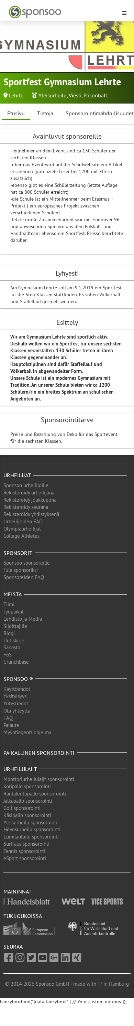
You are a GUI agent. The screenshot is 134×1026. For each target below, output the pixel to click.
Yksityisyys (14, 696)
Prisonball (95, 95)
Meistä (12, 594)
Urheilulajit (20, 769)
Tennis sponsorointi (24, 851)
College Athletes (21, 536)
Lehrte (16, 95)
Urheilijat (17, 475)
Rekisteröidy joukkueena (29, 499)
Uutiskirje (13, 640)
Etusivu (16, 113)
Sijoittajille (15, 626)
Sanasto (11, 647)
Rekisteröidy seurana (25, 507)
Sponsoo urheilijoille (25, 485)
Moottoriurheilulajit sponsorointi (38, 779)
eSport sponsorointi (24, 858)
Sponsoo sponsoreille (26, 562)
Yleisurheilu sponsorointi (30, 822)
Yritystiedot (15, 703)
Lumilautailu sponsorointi (31, 836)
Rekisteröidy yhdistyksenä (31, 514)
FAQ (8, 718)
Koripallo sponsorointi (27, 786)
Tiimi (8, 604)
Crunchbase (16, 662)
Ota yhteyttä (16, 710)
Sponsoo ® (18, 678)
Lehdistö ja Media (22, 619)
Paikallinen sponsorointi (39, 752)
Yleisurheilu (52, 95)
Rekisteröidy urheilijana (28, 492)
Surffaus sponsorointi (26, 844)
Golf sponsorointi (22, 808)
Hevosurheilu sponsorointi (31, 829)
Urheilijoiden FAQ (23, 521)
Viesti (75, 95)
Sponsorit (17, 552)
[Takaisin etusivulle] (62, 12)
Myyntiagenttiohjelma (27, 732)
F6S (7, 654)
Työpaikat (13, 611)
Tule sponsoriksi (20, 570)
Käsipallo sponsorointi (27, 815)
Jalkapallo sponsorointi (27, 801)
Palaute (11, 725)
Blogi (9, 633)
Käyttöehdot (16, 689)
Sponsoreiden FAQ (23, 577)
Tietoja (45, 113)
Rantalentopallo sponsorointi (34, 793)
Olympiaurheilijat (22, 528)
